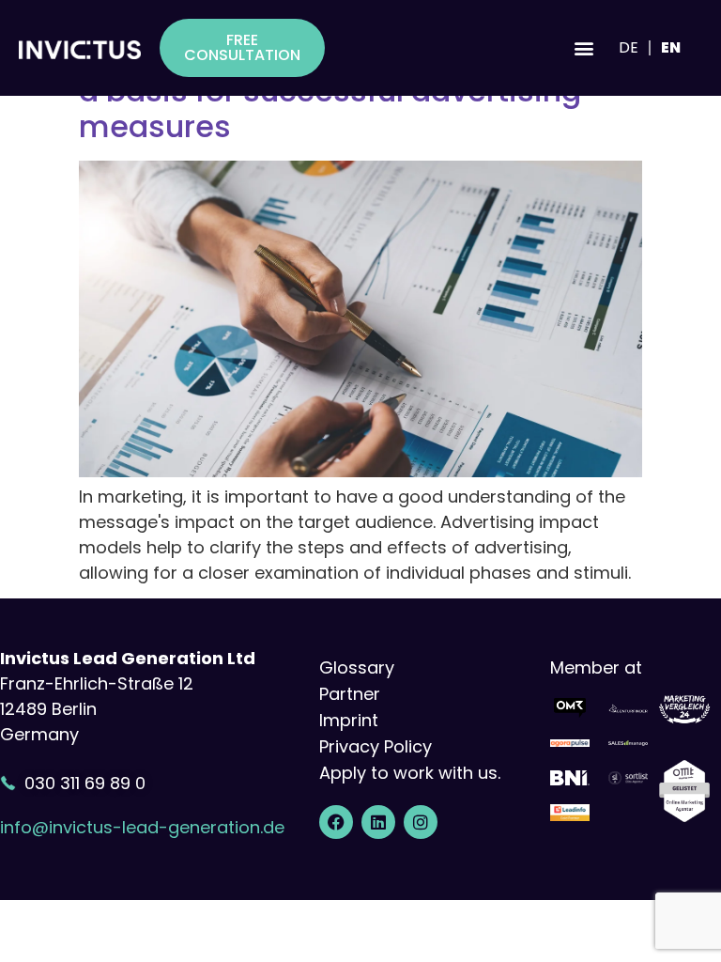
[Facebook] (336, 822)
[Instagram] (420, 822)
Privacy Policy (375, 746)
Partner (349, 694)
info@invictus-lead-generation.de (142, 827)
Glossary (356, 667)
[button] (583, 48)
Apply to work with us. (409, 772)
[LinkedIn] (378, 822)
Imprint (348, 720)
